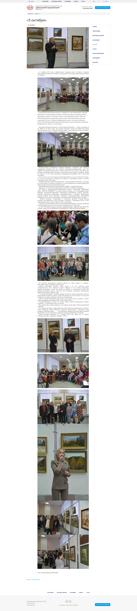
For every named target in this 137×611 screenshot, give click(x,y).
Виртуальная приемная (102, 7)
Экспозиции (67, 1)
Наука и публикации (98, 53)
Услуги (83, 1)
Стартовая (30, 13)
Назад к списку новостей (33, 579)
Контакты (95, 62)
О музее (95, 26)
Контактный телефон (87, 7)
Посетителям (45, 1)
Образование (96, 58)
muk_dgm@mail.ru (31, 605)
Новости (76, 1)
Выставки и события (56, 1)
